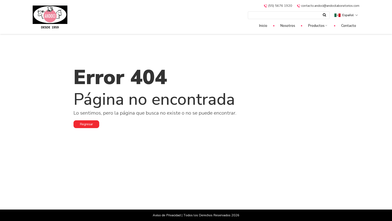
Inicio (263, 25)
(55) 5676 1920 (280, 5)
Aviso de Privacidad (167, 215)
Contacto (348, 25)
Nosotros (287, 25)
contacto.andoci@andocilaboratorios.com (330, 5)
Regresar (86, 124)
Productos (316, 25)
